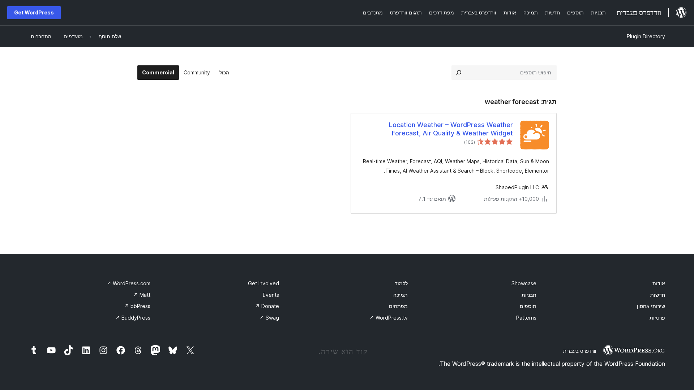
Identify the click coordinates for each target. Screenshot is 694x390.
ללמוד (401, 283)
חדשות (657, 295)
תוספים (528, 306)
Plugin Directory (646, 36)
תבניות (529, 295)
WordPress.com (128, 283)
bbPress (137, 306)
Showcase (523, 283)
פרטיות (657, 318)
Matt (141, 295)
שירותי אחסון (651, 306)
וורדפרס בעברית (579, 351)
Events (271, 295)
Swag (269, 318)
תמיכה (400, 295)
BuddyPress (132, 318)
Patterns (526, 318)
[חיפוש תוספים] (458, 72)
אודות (658, 283)
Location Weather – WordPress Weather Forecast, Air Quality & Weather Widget (451, 129)
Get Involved (263, 283)
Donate (267, 306)
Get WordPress (34, 12)
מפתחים (398, 306)
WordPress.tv (388, 318)
